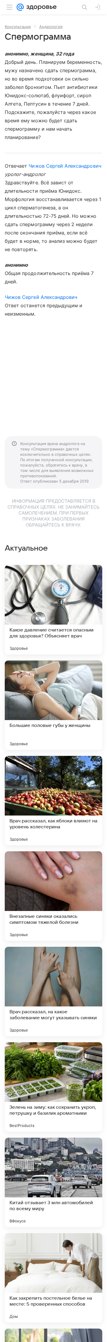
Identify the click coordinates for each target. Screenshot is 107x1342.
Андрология (50, 26)
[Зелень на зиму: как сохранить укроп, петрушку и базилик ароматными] (53, 1087)
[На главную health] (40, 7)
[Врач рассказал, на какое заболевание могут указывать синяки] (53, 991)
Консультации (18, 26)
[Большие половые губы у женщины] (53, 705)
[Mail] (20, 7)
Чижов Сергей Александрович (65, 166)
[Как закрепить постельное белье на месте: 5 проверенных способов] (53, 1278)
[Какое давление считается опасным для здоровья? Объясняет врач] (53, 609)
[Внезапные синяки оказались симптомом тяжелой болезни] (53, 896)
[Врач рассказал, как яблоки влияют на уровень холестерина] (53, 800)
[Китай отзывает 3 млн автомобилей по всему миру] (53, 1182)
